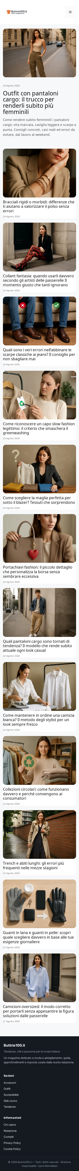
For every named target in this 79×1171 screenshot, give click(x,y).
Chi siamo (10, 1124)
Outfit (7, 1088)
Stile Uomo (10, 1101)
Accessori (10, 1082)
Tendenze (10, 1106)
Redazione (10, 1130)
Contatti (9, 1137)
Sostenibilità (11, 1094)
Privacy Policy (12, 1143)
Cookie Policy (12, 1149)
